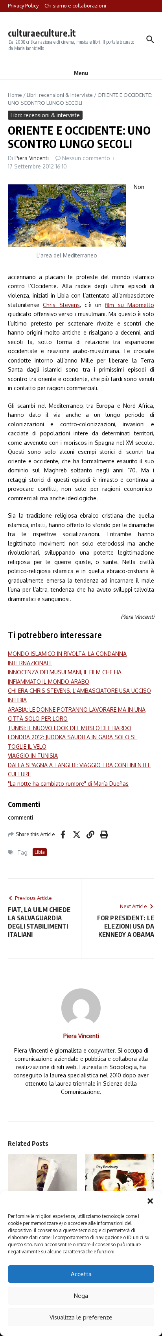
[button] (150, 1201)
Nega (81, 1295)
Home (15, 95)
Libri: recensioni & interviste (60, 95)
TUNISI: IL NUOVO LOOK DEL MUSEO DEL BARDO (69, 728)
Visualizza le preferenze (81, 1317)
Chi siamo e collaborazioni (75, 5)
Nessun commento (86, 158)
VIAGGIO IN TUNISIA (33, 755)
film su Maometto (129, 305)
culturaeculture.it (42, 33)
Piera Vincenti (32, 158)
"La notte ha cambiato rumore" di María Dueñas (68, 783)
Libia (40, 852)
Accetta (81, 1274)
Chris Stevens (61, 305)
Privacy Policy (23, 5)
